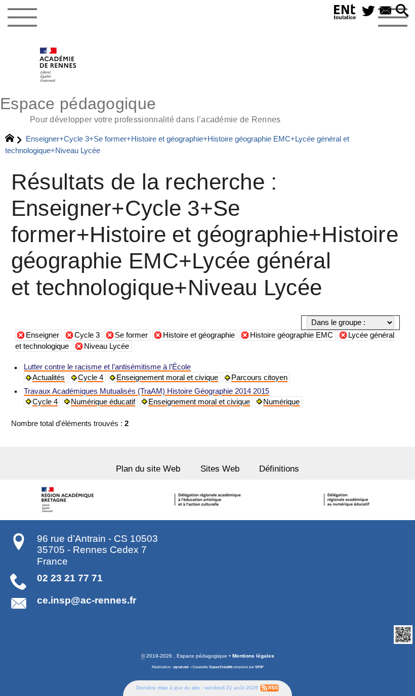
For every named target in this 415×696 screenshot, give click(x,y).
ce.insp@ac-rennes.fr (86, 600)
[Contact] (385, 11)
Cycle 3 (87, 335)
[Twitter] (368, 11)
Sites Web (219, 468)
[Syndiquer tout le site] (269, 687)
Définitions (279, 468)
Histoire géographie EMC (291, 335)
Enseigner (42, 335)
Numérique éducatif (103, 402)
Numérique (281, 402)
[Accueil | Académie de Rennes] (69, 500)
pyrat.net (181, 667)
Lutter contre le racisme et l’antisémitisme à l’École (107, 367)
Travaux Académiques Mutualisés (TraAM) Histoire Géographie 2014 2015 (146, 391)
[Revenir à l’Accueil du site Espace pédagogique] (58, 64)
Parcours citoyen (259, 378)
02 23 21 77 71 (70, 578)
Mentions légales (253, 656)
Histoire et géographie (199, 335)
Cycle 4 (90, 378)
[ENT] (345, 13)
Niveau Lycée (106, 346)
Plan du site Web (148, 468)
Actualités (48, 378)
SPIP (259, 667)
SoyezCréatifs (221, 667)
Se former (131, 335)
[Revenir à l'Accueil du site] (14, 139)
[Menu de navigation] (22, 17)
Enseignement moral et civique (167, 378)
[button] (402, 11)
